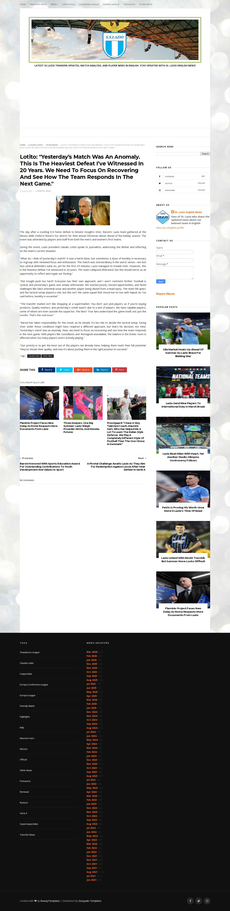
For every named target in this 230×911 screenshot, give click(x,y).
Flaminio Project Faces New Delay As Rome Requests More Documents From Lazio (38, 426)
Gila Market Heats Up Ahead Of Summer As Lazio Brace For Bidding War (183, 353)
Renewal (24, 791)
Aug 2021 (92, 872)
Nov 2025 (92, 667)
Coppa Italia (68, 4)
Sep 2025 (92, 675)
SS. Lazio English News (188, 212)
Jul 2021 (91, 876)
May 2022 (92, 836)
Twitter (185, 183)
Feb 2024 (92, 751)
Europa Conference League (34, 684)
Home (23, 4)
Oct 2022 (92, 816)
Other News (145, 4)
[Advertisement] (115, 102)
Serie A (54, 4)
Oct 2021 (92, 863)
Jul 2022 (91, 827)
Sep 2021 (92, 867)
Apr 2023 (92, 791)
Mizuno (23, 748)
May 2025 (92, 691)
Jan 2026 (91, 660)
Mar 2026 (92, 651)
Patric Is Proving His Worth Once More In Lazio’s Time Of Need (183, 509)
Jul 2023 (91, 779)
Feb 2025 (92, 703)
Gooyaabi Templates (90, 900)
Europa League (111, 4)
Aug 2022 (92, 823)
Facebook (185, 176)
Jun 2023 (91, 783)
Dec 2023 (92, 759)
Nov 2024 (92, 716)
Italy (22, 727)
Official (23, 759)
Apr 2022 (92, 839)
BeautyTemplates (50, 900)
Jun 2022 (91, 832)
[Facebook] (190, 901)
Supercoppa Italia (29, 823)
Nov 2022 (92, 811)
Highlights (129, 4)
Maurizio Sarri (27, 738)
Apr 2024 (92, 743)
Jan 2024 (91, 756)
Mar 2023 (92, 796)
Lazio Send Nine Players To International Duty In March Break (183, 405)
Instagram (185, 190)
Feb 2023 (92, 799)
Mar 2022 (92, 843)
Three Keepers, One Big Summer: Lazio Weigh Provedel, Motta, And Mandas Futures (81, 427)
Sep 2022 (92, 819)
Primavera (25, 781)
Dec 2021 (92, 856)
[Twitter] (198, 901)
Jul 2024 (91, 731)
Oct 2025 (92, 671)
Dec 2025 (92, 663)
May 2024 (92, 739)
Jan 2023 (91, 803)
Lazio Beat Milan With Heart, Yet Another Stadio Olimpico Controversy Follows (183, 457)
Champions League (89, 4)
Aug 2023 (92, 776)
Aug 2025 (92, 680)
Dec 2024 (92, 711)
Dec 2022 (92, 807)
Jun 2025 (91, 687)
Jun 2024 (91, 736)
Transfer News (38, 4)
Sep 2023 (92, 771)
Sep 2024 (92, 723)
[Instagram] (207, 901)
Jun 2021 (91, 879)
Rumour (24, 802)
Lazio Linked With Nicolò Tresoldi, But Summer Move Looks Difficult (183, 559)
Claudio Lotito (35, 145)
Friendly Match (27, 705)
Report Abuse (165, 294)
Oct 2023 (92, 767)
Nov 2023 (92, 763)
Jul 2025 (91, 683)
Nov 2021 (92, 859)
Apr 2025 (92, 695)
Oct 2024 (92, 719)
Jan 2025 (91, 707)
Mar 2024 (92, 747)
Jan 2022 (91, 852)
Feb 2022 (92, 847)
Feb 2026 (92, 655)
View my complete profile (170, 227)
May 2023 (92, 787)
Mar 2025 (92, 699)
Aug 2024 (92, 727)
